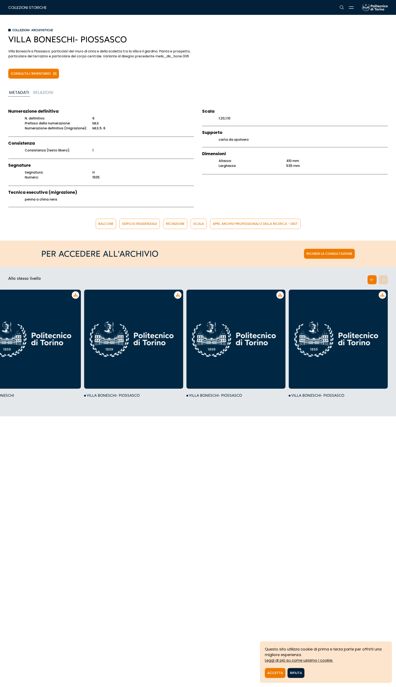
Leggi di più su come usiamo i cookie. (299, 660)
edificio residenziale (139, 223)
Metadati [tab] (19, 92)
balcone (105, 223)
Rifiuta (296, 672)
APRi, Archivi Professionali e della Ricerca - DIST (255, 223)
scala (198, 223)
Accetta (275, 672)
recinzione (175, 223)
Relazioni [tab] (43, 92)
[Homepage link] (375, 7)
